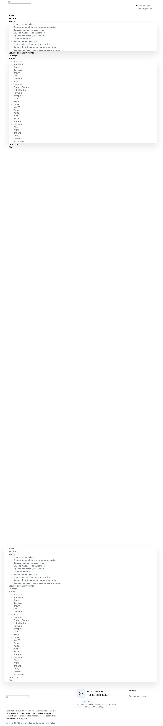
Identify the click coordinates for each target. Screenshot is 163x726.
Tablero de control (22, 38)
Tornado (18, 138)
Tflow (16, 136)
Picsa (16, 118)
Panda (17, 110)
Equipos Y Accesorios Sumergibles (30, 33)
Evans (16, 101)
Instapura (18, 96)
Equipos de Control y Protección (29, 35)
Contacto (13, 144)
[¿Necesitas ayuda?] (81, 693)
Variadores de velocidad (25, 41)
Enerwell (18, 84)
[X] (99, 713)
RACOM (17, 133)
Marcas (12, 58)
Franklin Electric (21, 87)
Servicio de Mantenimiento (21, 53)
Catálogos (13, 588)
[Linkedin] (104, 713)
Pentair (17, 113)
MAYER (17, 107)
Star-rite (17, 121)
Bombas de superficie (24, 24)
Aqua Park (18, 64)
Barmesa (18, 70)
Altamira (18, 61)
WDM (16, 130)
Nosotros (13, 551)
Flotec (16, 104)
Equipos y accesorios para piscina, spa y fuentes (37, 50)
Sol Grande (19, 141)
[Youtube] (94, 713)
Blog (11, 147)
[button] (80, 348)
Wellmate (18, 124)
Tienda (12, 21)
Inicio (11, 548)
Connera (18, 78)
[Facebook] (88, 713)
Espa (16, 81)
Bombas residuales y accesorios (29, 30)
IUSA (16, 98)
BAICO (17, 73)
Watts (16, 127)
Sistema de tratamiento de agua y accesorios (35, 47)
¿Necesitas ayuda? (95, 691)
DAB (16, 75)
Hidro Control (20, 90)
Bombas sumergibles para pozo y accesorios (35, 27)
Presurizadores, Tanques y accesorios (32, 44)
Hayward (18, 93)
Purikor (17, 116)
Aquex (17, 67)
